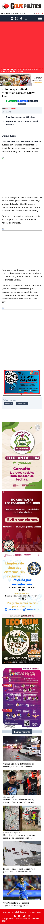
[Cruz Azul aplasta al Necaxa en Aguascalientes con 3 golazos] (22, 887)
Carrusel (8, 404)
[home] (22, 6)
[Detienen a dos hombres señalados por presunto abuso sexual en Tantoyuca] (22, 782)
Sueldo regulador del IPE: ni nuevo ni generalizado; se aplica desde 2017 (19, 70)
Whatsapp (13, 101)
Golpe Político (10, 108)
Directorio (23, 912)
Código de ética (34, 912)
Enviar (23, 104)
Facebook (24, 101)
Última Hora (21, 404)
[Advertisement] (22, 45)
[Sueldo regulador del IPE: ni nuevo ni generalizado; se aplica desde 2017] (22, 853)
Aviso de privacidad (11, 912)
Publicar (34, 101)
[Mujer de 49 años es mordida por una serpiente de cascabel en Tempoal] (22, 818)
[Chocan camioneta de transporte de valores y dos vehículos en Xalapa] (22, 748)
